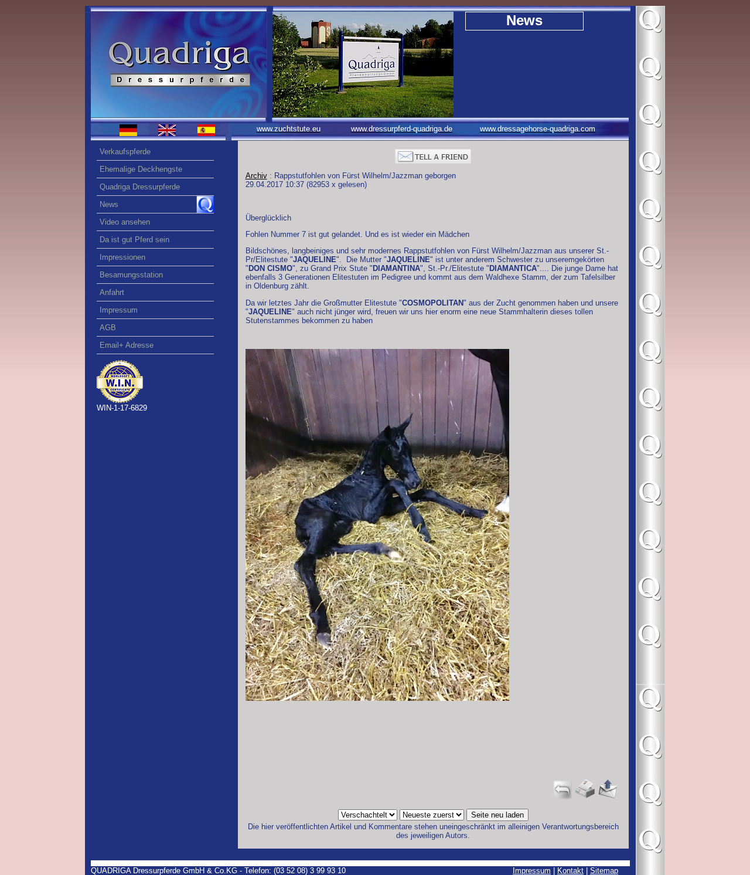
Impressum (532, 870)
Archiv (256, 175)
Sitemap (604, 870)
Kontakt (570, 870)
